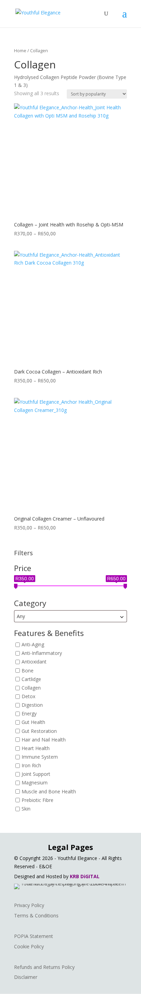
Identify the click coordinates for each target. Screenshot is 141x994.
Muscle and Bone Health (49, 791)
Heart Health (36, 748)
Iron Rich (31, 765)
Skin (26, 808)
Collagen (31, 687)
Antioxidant (34, 662)
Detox (28, 696)
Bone (28, 670)
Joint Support (36, 774)
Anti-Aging (33, 644)
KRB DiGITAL (85, 876)
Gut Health (33, 722)
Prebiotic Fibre (37, 800)
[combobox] (70, 616)
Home (20, 50)
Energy (29, 714)
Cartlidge (31, 679)
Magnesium (35, 783)
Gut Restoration (39, 731)
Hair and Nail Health (44, 739)
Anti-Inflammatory (42, 653)
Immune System (40, 756)
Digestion (32, 705)
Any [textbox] (21, 616)
